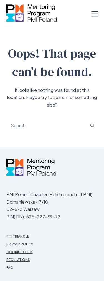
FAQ (9, 267)
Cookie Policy (19, 252)
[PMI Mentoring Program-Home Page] (31, 167)
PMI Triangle (17, 236)
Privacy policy (19, 244)
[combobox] (47, 125)
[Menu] (94, 14)
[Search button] (92, 125)
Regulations (18, 260)
